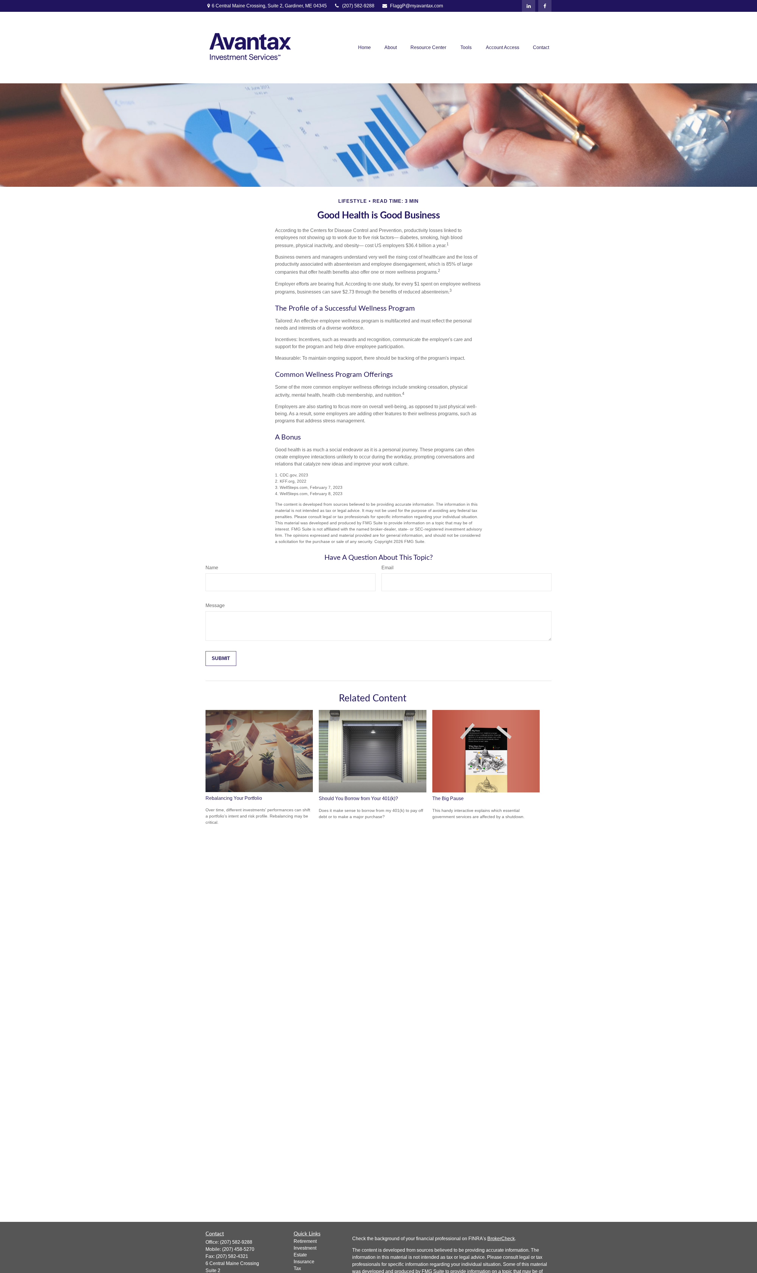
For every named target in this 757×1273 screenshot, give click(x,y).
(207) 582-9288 (358, 5)
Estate (300, 1254)
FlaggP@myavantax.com (416, 5)
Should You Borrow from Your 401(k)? (358, 798)
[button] (364, 48)
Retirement (305, 1241)
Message (215, 605)
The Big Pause (448, 798)
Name (212, 567)
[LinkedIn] (528, 6)
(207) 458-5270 (238, 1249)
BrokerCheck (501, 1238)
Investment (305, 1248)
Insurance (304, 1261)
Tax (297, 1268)
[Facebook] (544, 6)
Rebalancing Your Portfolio (234, 798)
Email (387, 567)
